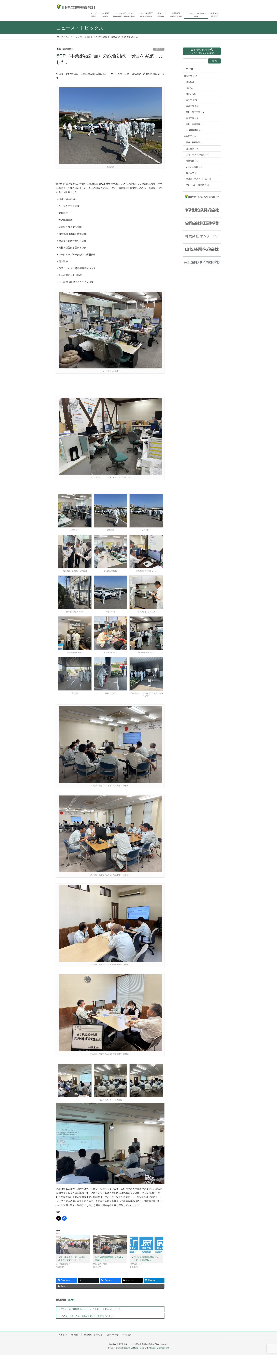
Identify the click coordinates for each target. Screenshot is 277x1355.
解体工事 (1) (191, 173)
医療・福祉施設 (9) (194, 142)
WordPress (122, 1348)
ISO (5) (189, 88)
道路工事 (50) (192, 106)
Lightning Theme (137, 1348)
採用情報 (127, 1334)
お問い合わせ (112, 1334)
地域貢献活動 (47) (194, 130)
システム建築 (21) (194, 167)
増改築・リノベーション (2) (198, 179)
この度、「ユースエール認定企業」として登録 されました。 (88, 1316)
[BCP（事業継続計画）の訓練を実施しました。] (110, 1245)
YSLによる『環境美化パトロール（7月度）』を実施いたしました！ (92, 1309)
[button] (74, 513)
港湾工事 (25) (192, 118)
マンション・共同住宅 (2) (197, 185)
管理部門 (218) (191, 76)
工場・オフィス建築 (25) (197, 154)
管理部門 (158, 49)
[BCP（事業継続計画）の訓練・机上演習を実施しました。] (73, 1245)
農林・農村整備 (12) (195, 124)
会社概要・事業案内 (93, 1334)
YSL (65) (190, 82)
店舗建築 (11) (192, 161)
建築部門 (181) (191, 136)
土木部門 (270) (191, 100)
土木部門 (63, 1334)
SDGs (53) (191, 94)
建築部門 (75, 1334)
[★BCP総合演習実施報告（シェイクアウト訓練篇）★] (146, 1245)
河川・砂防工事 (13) (195, 112)
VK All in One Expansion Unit (157, 1348)
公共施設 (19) (192, 148)
